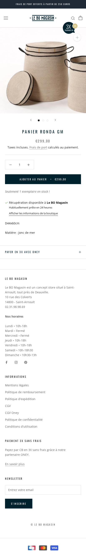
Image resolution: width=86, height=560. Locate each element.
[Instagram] (16, 362)
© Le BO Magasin (43, 524)
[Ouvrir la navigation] (6, 18)
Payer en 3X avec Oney (22, 252)
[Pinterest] (25, 362)
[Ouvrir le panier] (80, 18)
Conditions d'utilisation (21, 426)
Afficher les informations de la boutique (33, 213)
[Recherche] (73, 18)
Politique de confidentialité (24, 420)
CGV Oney (12, 413)
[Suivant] (55, 120)
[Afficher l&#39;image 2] (43, 120)
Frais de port (38, 147)
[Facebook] (6, 362)
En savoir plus (15, 464)
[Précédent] (31, 120)
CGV (8, 406)
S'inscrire (18, 503)
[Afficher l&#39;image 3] (47, 120)
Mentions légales (17, 385)
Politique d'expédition (20, 399)
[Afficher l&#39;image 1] (39, 120)
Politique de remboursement (25, 392)
